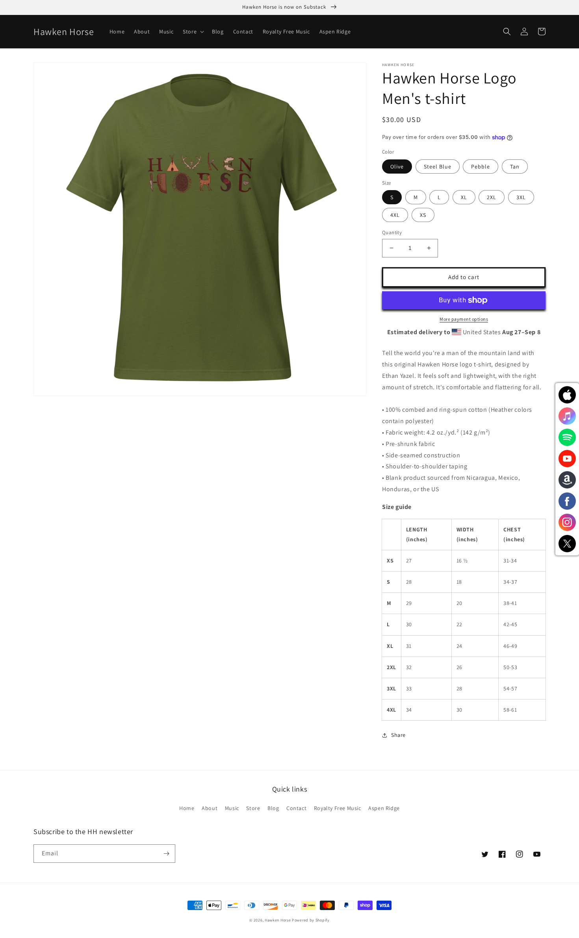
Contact (296, 808)
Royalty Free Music (337, 808)
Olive (397, 166)
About (209, 808)
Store (253, 808)
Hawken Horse (278, 920)
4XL (395, 214)
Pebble (480, 166)
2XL (491, 197)
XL (464, 197)
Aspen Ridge (384, 808)
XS (423, 214)
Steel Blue (437, 166)
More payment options (464, 319)
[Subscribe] (166, 853)
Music (232, 808)
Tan (515, 166)
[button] (192, 31)
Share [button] (398, 734)
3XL (521, 197)
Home (186, 808)
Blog (273, 808)
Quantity (392, 232)
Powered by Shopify (311, 920)
